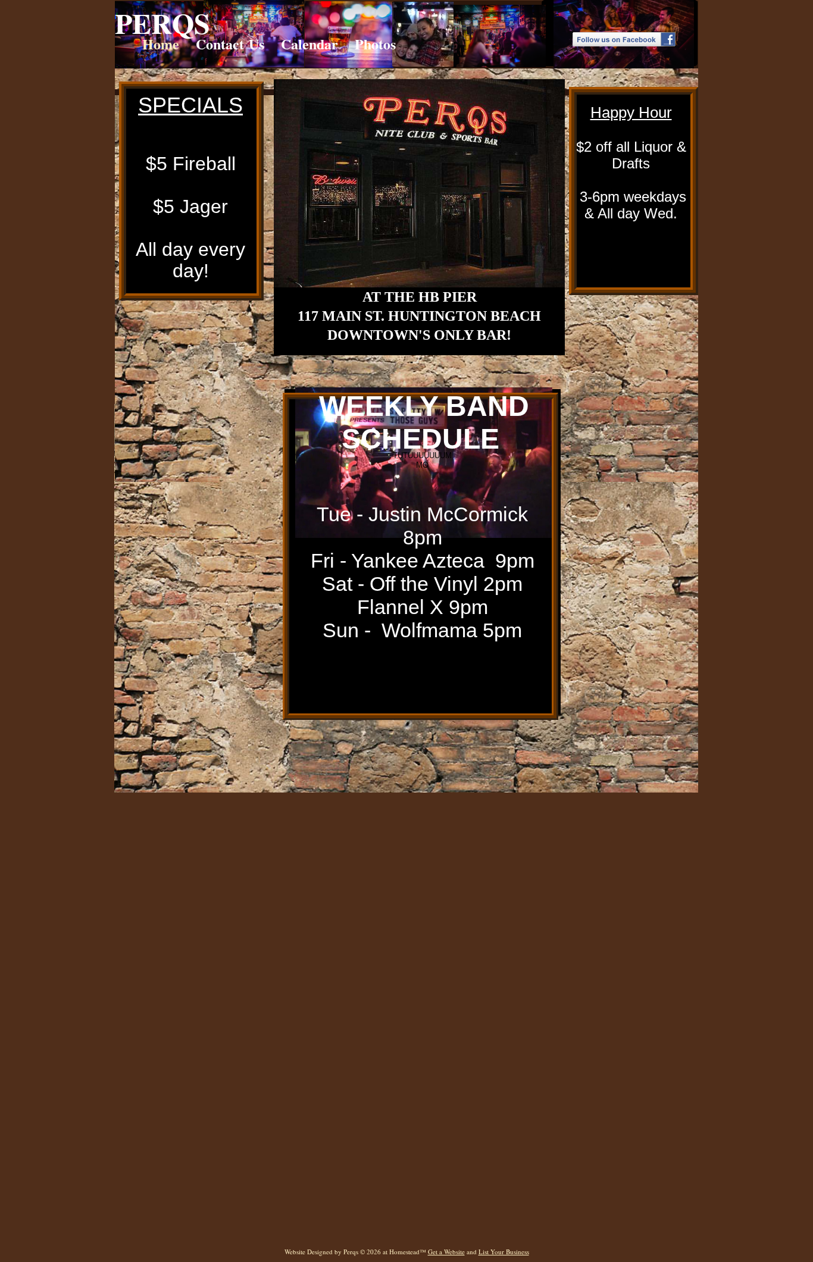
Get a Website (446, 1251)
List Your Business (504, 1251)
